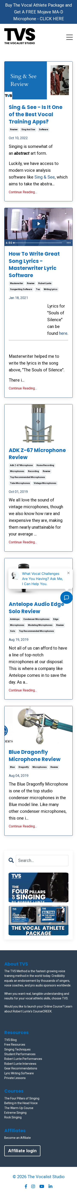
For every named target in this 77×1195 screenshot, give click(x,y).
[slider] (38, 242)
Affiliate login (22, 1150)
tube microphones (20, 483)
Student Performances (20, 1054)
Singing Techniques (17, 1049)
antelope (14, 619)
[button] (38, 887)
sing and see (28, 129)
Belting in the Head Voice (21, 1103)
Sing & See (44, 177)
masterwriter (16, 283)
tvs (38, 289)
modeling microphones (40, 625)
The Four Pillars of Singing (21, 1098)
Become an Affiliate (17, 1137)
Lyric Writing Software (19, 1073)
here (63, 333)
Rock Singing (13, 1117)
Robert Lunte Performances (23, 1058)
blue (12, 767)
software (43, 129)
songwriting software (21, 289)
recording (33, 471)
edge (55, 619)
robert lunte (44, 283)
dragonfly (24, 767)
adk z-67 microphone (21, 465)
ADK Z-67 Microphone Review (37, 454)
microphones (17, 471)
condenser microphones (36, 619)
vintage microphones (45, 483)
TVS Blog (10, 1040)
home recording (45, 465)
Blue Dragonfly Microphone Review (35, 755)
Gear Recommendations (20, 1068)
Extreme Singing (15, 1112)
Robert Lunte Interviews (20, 1063)
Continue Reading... (23, 192)
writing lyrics (50, 289)
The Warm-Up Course (18, 1108)
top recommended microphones (27, 477)
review (14, 129)
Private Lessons (15, 1078)
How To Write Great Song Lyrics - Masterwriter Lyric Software (34, 264)
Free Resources (14, 1044)
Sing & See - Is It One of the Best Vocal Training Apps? (35, 114)
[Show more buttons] (69, 242)
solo (12, 631)
